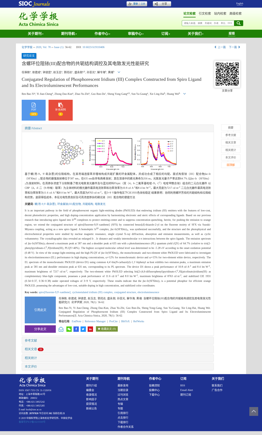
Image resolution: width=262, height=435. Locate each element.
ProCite (113, 321)
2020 (38, 47)
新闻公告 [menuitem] (91, 408)
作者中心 (101, 34)
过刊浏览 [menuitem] (123, 394)
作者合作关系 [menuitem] (126, 426)
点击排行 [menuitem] (123, 417)
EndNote (76, 321)
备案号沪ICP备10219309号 (32, 422)
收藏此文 (106, 328)
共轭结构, (88, 204)
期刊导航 (68, 34)
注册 (143, 3)
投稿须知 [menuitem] (154, 385)
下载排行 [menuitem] (123, 422)
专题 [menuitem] (120, 408)
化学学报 (27, 47)
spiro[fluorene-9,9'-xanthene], (55, 292)
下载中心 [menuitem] (154, 394)
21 (64, 413)
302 (50, 413)
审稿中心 (135, 34)
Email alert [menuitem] (186, 390)
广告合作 (217, 390)
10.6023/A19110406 (93, 47)
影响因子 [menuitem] (91, 399)
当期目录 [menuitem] (123, 390)
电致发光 (100, 204)
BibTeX (125, 321)
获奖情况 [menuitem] (91, 403)
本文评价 (31, 366)
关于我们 (195, 34)
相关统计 (31, 358)
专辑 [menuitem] (120, 403)
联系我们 (217, 385)
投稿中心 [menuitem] (154, 390)
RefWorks (138, 321)
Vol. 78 (47, 47)
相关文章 (33, 349)
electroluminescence (148, 292)
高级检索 (235, 13)
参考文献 (31, 340)
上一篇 (221, 47)
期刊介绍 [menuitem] (91, 385)
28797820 (33, 413)
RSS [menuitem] (182, 385)
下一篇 (233, 47)
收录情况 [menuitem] (91, 394)
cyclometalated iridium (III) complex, (93, 292)
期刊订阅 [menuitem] (185, 394)
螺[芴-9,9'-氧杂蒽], (46, 204)
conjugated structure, (126, 292)
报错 (232, 33)
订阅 (164, 34)
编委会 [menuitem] (90, 390)
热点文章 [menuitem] (123, 399)
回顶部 (231, 165)
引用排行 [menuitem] (123, 413)
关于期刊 (35, 34)
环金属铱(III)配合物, (69, 204)
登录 (135, 3)
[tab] (118, 128)
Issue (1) (58, 47)
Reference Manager (95, 321)
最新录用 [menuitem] (123, 385)
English (239, 3)
